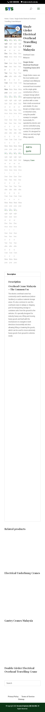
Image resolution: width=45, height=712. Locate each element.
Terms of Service (28, 697)
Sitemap (21, 699)
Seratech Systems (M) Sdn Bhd (27, 706)
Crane (11, 19)
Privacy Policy (13, 697)
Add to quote (29, 149)
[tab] (22, 274)
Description (11, 274)
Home (6, 19)
